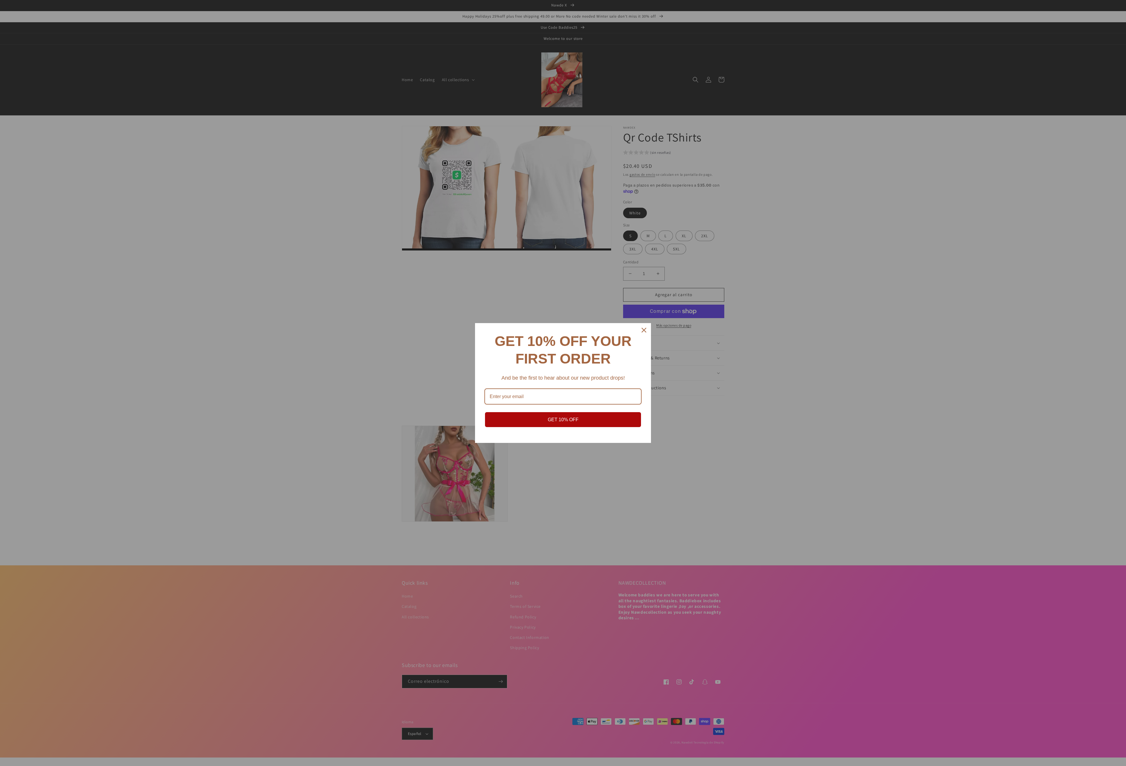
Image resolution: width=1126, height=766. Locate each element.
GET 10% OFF (563, 419)
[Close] (644, 330)
